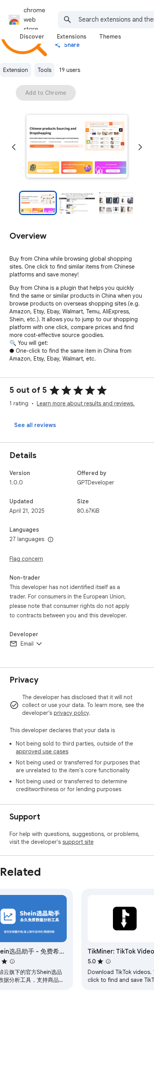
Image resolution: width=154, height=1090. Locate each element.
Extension (15, 70)
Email (27, 643)
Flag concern (26, 558)
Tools (44, 70)
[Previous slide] (14, 147)
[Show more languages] (50, 540)
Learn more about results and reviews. (86, 403)
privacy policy (71, 712)
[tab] (32, 36)
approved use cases (42, 751)
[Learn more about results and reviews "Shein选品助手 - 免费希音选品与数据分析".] (12, 961)
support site (78, 841)
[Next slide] (140, 147)
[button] (77, 147)
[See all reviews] (35, 425)
